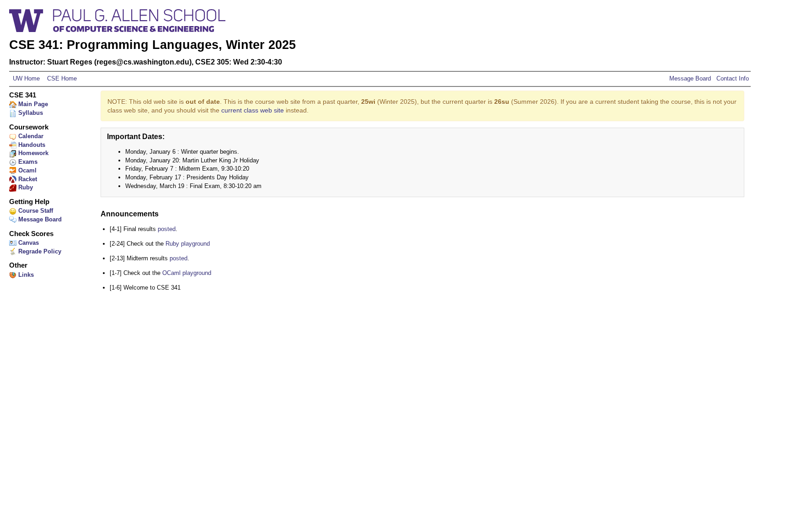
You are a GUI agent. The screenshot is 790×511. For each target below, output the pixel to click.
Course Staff (34, 210)
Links (25, 274)
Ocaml (26, 170)
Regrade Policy (38, 251)
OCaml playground (186, 272)
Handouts (30, 144)
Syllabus (29, 112)
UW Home (26, 78)
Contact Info (732, 78)
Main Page (32, 104)
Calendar (29, 136)
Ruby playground (187, 243)
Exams (26, 161)
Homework (32, 153)
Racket (26, 179)
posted (167, 229)
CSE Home (61, 78)
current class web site (252, 110)
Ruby (24, 187)
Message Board (690, 78)
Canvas (27, 242)
